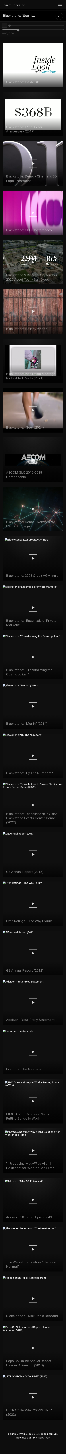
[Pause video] (4, 25)
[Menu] (60, 4)
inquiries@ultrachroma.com (33, 1438)
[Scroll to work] (59, 15)
